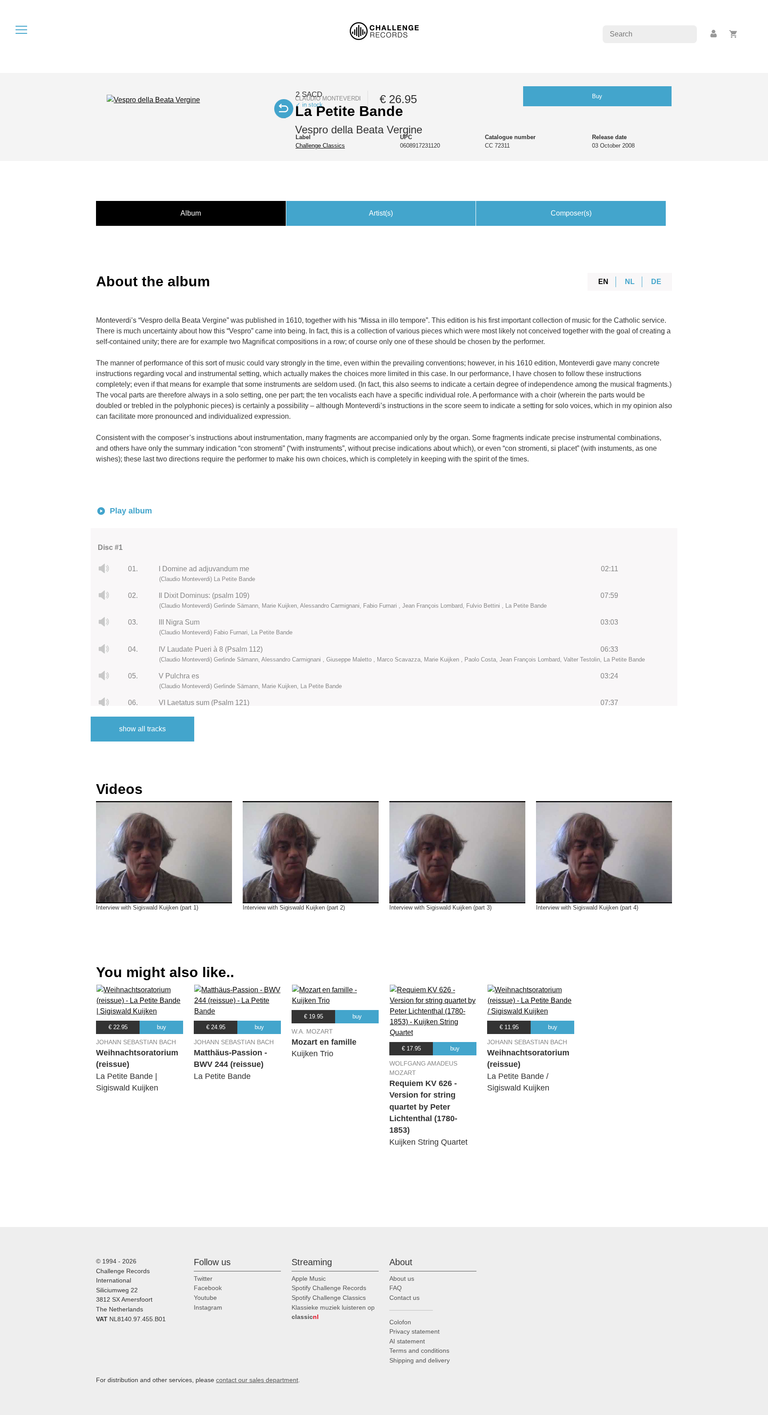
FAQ (395, 1287)
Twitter (203, 1278)
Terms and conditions (419, 1350)
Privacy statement (414, 1331)
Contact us (404, 1297)
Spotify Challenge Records (329, 1287)
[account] (714, 34)
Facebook (208, 1287)
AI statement (407, 1341)
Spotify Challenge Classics (329, 1297)
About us (401, 1278)
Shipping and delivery (419, 1360)
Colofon (400, 1322)
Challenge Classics (320, 145)
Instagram (208, 1307)
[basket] (733, 34)
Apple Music (309, 1278)
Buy (597, 96)
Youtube (205, 1297)
